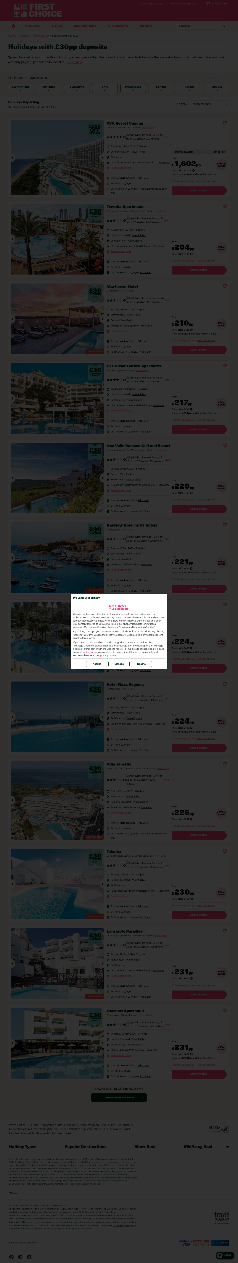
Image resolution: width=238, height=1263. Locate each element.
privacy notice (108, 655)
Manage (119, 664)
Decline (141, 664)
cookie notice (89, 652)
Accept (97, 664)
